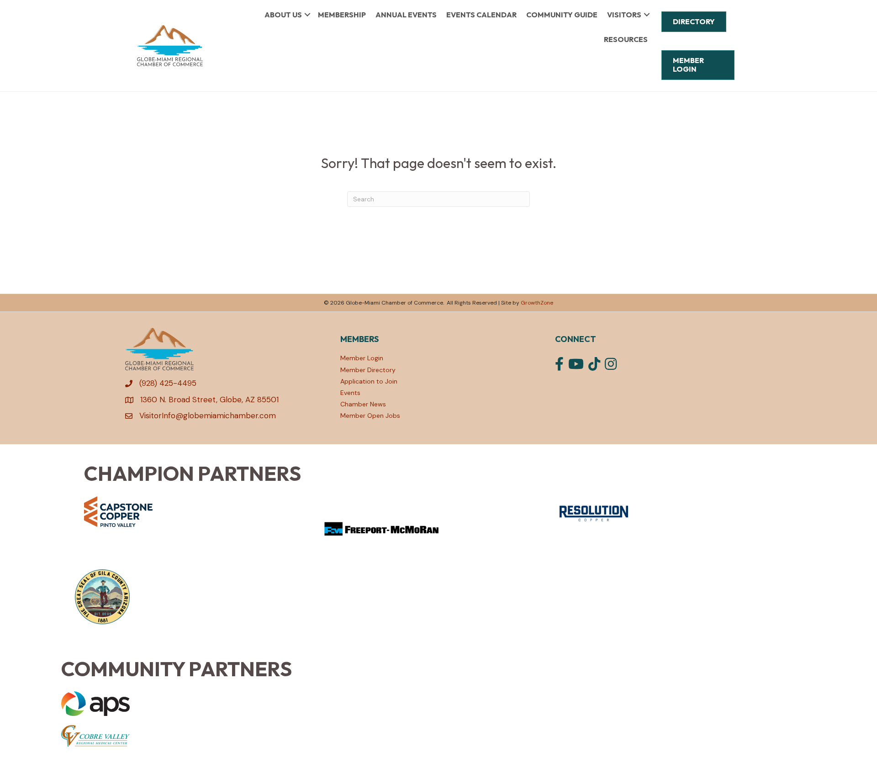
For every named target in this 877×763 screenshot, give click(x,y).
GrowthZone (537, 302)
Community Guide (561, 14)
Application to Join (368, 381)
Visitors (624, 14)
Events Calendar (481, 14)
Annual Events (406, 14)
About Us (283, 14)
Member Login (361, 358)
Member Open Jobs (370, 415)
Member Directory (368, 370)
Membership (342, 14)
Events (350, 393)
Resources (626, 39)
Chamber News (363, 404)
